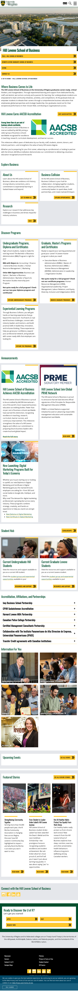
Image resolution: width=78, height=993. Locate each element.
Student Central (43, 962)
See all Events (65, 757)
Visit (42, 919)
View (30, 221)
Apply (9, 919)
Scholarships (67, 530)
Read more (66, 436)
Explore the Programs (24, 346)
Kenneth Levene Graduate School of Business (17, 62)
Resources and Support (23, 586)
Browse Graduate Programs (60, 300)
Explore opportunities (62, 197)
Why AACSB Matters (65, 114)
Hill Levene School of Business (24, 79)
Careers (6, 959)
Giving (4, 68)
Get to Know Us (26, 197)
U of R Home (6, 79)
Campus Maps (8, 965)
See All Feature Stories (62, 777)
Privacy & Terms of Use (46, 959)
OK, (10, 987)
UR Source (42, 965)
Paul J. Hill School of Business (12, 56)
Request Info (11, 925)
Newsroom (7, 956)
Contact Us (6, 74)
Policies (41, 956)
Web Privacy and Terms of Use (22, 983)
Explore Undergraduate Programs (20, 300)
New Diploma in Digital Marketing (19, 514)
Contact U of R (8, 962)
